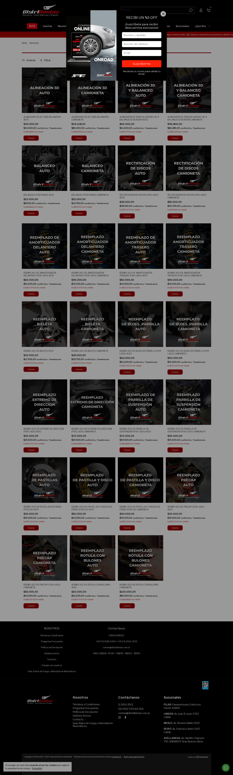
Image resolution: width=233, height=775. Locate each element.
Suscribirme (141, 63)
